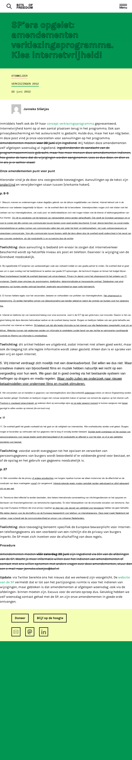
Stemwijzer (19, 76)
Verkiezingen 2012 (25, 84)
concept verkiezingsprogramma (70, 123)
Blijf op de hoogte (50, 618)
